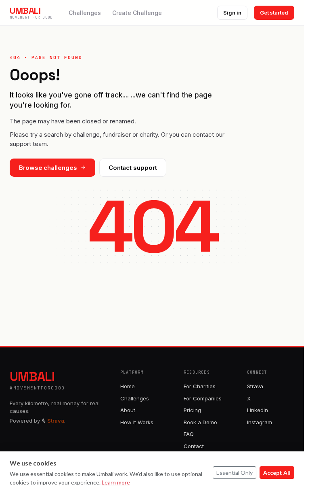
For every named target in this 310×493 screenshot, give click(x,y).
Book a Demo (200, 422)
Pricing (192, 410)
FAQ (189, 434)
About (127, 410)
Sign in (232, 12)
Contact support (133, 167)
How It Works (136, 422)
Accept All (277, 472)
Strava (255, 386)
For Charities (200, 386)
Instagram (259, 422)
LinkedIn (257, 410)
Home (127, 386)
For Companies (203, 398)
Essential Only (234, 472)
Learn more (116, 482)
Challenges (85, 12)
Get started (274, 12)
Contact (194, 446)
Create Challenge (137, 12)
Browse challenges (48, 167)
